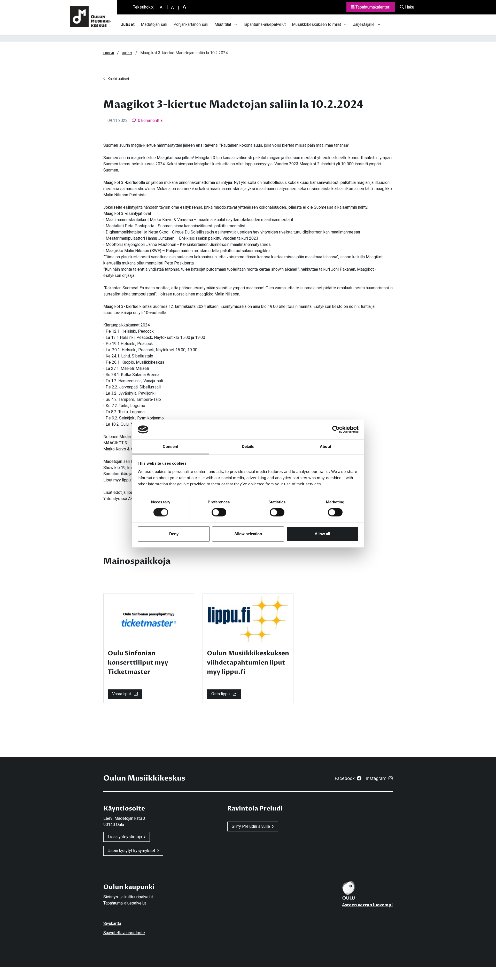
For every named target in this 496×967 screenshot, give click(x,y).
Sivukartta (112, 923)
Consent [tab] (170, 446)
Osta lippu (221, 693)
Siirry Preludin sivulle (251, 826)
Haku (409, 7)
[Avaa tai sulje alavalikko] (235, 24)
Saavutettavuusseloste (124, 932)
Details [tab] (248, 446)
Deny (174, 534)
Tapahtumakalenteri (372, 7)
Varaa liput (122, 693)
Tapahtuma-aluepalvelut (264, 24)
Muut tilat (222, 24)
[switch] (219, 512)
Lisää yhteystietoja (125, 836)
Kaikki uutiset (118, 79)
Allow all (322, 534)
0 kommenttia (150, 120)
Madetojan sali (154, 24)
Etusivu (108, 53)
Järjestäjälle (364, 24)
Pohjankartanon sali (190, 24)
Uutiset (127, 24)
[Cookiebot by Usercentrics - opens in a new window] (336, 429)
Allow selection (248, 534)
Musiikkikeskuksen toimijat (316, 24)
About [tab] (325, 446)
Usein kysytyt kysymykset (131, 850)
